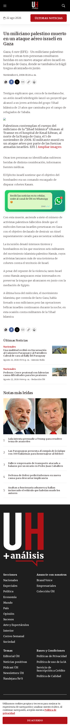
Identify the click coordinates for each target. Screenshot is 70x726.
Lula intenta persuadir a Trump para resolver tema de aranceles (35, 440)
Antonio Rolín (38, 360)
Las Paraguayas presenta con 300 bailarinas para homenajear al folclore (36, 452)
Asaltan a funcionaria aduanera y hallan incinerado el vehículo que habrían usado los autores (34, 490)
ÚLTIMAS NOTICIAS (49, 18)
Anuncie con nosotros (52, 574)
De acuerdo (35, 720)
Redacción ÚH (38, 379)
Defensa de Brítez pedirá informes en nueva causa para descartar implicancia (34, 477)
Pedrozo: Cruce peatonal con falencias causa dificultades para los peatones (26, 374)
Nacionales (9, 346)
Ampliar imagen (50, 147)
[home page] (35, 6)
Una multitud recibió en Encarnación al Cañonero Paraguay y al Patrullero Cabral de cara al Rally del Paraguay (25, 353)
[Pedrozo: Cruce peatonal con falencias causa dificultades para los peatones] (59, 372)
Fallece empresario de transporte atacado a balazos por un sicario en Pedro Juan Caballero (35, 464)
